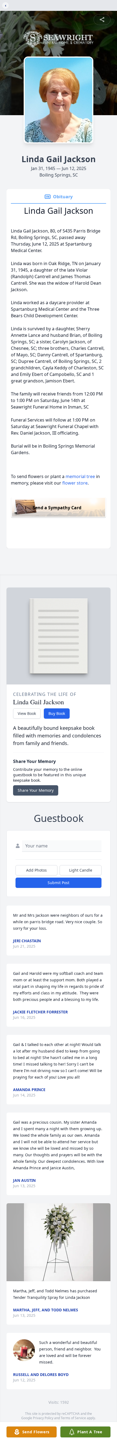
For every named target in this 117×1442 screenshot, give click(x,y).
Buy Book (56, 713)
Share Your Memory (36, 790)
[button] (58, 1242)
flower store (75, 483)
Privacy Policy (43, 1418)
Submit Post (58, 882)
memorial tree (80, 476)
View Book (27, 713)
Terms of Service (73, 1418)
